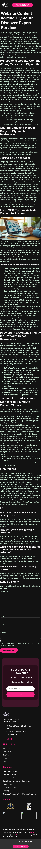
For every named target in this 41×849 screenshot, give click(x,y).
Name (2, 616)
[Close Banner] (39, 841)
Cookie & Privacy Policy (18, 835)
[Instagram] (8, 739)
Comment (4, 592)
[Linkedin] (12, 739)
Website (3, 633)
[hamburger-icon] (37, 5)
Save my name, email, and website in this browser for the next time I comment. (20, 644)
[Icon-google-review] (15, 739)
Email (2, 624)
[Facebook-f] (4, 739)
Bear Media (12, 73)
